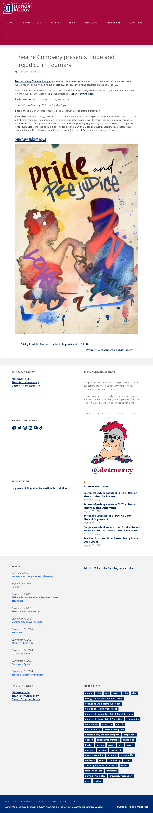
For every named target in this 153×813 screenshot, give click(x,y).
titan (127, 760)
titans (124, 765)
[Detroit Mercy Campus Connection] (18, 7)
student (112, 755)
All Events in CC (21, 378)
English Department (108, 739)
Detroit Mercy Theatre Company (34, 81)
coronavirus (91, 724)
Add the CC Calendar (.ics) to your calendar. (109, 568)
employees (130, 734)
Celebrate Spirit (21, 664)
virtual (97, 781)
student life (127, 755)
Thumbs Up (114, 760)
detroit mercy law (114, 729)
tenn (101, 760)
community (133, 719)
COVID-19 (107, 724)
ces (107, 693)
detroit (120, 724)
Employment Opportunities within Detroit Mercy (40, 488)
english (89, 739)
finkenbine (128, 739)
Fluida (130, 806)
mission (102, 750)
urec (87, 781)
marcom (89, 750)
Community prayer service (27, 621)
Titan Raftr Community (25, 382)
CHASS (116, 693)
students (90, 760)
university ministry (95, 775)
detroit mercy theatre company (102, 734)
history (100, 745)
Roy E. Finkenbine (94, 755)
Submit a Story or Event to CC (58, 801)
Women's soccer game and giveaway (33, 576)
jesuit (111, 745)
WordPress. (143, 806)
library (130, 745)
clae (134, 693)
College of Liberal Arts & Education (103, 719)
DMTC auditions (21, 653)
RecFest (16, 586)
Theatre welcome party (25, 611)
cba (99, 693)
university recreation (121, 775)
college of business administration (103, 698)
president (116, 750)
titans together (93, 770)
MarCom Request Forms (19, 801)
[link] (6, 37)
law (120, 745)
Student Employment (97, 486)
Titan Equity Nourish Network (101, 765)
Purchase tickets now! (30, 139)
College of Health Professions (101, 708)
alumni (88, 693)
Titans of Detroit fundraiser (28, 674)
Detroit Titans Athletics (26, 385)
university (111, 770)
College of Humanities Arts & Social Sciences (109, 714)
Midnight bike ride (22, 642)
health (88, 745)
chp (126, 693)
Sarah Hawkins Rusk (82, 93)
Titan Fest (18, 632)
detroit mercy (92, 729)
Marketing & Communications (87, 806)
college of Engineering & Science (102, 703)
